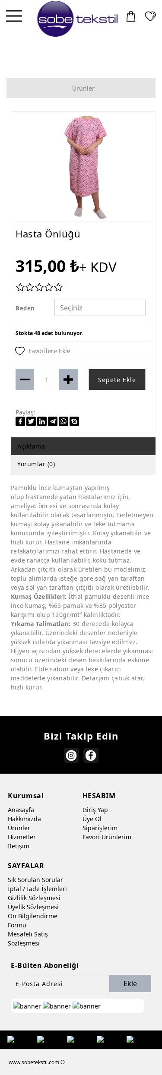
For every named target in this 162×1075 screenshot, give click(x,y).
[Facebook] (90, 755)
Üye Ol (92, 819)
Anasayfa (21, 810)
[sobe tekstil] (78, 19)
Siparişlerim (100, 828)
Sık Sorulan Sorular (35, 880)
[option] (83, 168)
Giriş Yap (95, 810)
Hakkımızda (24, 819)
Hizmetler (22, 837)
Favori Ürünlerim (107, 837)
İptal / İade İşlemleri (37, 889)
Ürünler (19, 828)
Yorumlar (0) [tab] (36, 464)
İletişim (18, 846)
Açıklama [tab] (31, 446)
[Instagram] (71, 755)
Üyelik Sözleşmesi (33, 907)
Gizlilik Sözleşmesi (34, 898)
